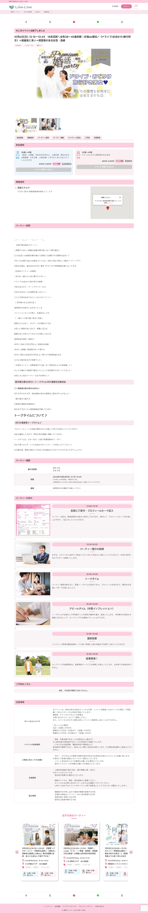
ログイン (126, 6)
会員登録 (115, 6)
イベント (110, 203)
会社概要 (57, 906)
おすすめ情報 (28, 12)
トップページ (48, 906)
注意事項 (97, 137)
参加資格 (20, 137)
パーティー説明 (43, 137)
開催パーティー (15, 12)
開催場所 (30, 137)
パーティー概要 (58, 137)
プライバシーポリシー (86, 906)
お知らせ (38, 12)
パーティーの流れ (74, 137)
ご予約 (87, 137)
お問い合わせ (99, 906)
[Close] (120, 197)
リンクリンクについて (70, 906)
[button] (26, 22)
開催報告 (47, 12)
